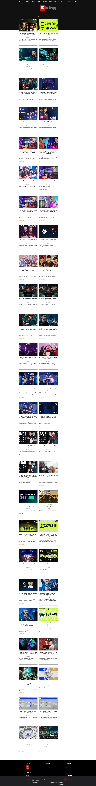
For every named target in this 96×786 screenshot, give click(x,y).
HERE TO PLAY (68, 767)
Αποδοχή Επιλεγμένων (59, 782)
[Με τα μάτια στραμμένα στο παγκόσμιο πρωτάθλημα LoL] (28, 732)
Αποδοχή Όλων (35, 782)
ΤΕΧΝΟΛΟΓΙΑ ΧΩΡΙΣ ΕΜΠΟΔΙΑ (68, 768)
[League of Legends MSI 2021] (48, 732)
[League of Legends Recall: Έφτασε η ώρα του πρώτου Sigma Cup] (28, 526)
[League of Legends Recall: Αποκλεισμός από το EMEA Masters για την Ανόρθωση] (48, 320)
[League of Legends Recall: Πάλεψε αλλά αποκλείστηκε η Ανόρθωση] (48, 614)
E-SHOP (69, 1)
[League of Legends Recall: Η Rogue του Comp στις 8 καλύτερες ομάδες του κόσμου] (48, 585)
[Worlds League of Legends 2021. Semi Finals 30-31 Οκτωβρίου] (28, 703)
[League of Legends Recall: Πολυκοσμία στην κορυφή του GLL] (28, 202)
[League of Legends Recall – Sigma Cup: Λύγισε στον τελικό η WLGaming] (28, 25)
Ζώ (22, 1)
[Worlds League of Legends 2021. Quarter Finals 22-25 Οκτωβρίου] (48, 703)
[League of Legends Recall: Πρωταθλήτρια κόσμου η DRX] (28, 555)
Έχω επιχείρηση (60, 1)
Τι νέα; (55, 1)
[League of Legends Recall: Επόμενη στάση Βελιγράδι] (48, 25)
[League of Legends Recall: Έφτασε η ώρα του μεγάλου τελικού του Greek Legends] (28, 378)
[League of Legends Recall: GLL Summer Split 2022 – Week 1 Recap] (48, 644)
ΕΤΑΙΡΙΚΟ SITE (27, 771)
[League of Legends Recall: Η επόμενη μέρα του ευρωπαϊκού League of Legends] (28, 496)
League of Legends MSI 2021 (48, 740)
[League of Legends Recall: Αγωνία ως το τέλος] (28, 172)
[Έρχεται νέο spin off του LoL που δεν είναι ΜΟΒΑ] (48, 467)
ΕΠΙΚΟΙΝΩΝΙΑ (68, 770)
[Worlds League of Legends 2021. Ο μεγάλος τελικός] (48, 673)
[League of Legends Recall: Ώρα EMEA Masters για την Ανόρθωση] (28, 349)
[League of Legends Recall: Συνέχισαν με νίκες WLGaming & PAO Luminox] (48, 202)
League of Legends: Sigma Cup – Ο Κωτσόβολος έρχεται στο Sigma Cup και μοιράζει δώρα (48, 535)
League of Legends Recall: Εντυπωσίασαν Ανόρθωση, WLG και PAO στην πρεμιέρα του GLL (28, 241)
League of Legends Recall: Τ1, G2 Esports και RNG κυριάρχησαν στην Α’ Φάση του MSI (28, 683)
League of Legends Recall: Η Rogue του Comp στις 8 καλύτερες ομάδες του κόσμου (48, 594)
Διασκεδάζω (28, 1)
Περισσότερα (60, 784)
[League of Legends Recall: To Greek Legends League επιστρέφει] (48, 231)
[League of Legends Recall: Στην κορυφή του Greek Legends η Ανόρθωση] (48, 84)
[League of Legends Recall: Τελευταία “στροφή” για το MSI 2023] (48, 261)
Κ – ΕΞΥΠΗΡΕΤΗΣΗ (68, 766)
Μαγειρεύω (33, 1)
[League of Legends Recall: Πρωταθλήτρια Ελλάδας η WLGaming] (48, 349)
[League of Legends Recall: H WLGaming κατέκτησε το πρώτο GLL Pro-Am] (48, 555)
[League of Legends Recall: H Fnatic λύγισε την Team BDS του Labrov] (48, 54)
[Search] (76, 1)
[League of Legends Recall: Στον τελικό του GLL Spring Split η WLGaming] (48, 378)
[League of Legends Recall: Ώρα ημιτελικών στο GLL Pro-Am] (28, 585)
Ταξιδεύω (39, 1)
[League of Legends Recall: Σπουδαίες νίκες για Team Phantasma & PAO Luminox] (48, 437)
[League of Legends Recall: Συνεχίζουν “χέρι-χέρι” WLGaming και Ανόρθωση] (48, 172)
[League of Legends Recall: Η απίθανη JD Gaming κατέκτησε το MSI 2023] (28, 261)
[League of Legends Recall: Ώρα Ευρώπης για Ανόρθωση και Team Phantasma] (28, 644)
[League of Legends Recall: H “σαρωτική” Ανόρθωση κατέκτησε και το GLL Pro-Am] (28, 54)
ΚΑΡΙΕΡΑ (27, 775)
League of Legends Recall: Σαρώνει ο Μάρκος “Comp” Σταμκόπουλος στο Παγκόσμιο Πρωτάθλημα (28, 624)
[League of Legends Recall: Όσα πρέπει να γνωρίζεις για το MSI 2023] (48, 290)
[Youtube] (75, 1)
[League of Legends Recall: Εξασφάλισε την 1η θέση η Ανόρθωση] (28, 437)
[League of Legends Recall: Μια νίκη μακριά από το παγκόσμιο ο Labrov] (28, 84)
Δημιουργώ (45, 1)
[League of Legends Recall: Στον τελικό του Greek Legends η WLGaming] (28, 143)
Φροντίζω (50, 1)
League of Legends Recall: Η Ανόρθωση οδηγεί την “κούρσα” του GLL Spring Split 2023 (28, 476)
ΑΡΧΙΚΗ (20, 1)
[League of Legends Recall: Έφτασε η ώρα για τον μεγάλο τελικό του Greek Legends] (28, 113)
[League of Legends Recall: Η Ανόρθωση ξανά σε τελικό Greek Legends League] (48, 113)
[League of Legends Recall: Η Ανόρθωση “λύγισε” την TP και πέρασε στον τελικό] (28, 408)
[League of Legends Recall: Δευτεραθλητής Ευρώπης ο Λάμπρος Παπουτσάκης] (28, 320)
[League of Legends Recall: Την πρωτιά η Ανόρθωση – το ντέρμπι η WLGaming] (48, 408)
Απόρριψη (52, 782)
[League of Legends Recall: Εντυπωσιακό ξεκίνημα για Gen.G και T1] (28, 290)
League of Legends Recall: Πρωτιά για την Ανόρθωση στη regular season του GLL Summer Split (48, 152)
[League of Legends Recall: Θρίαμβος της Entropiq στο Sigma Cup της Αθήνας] (48, 496)
